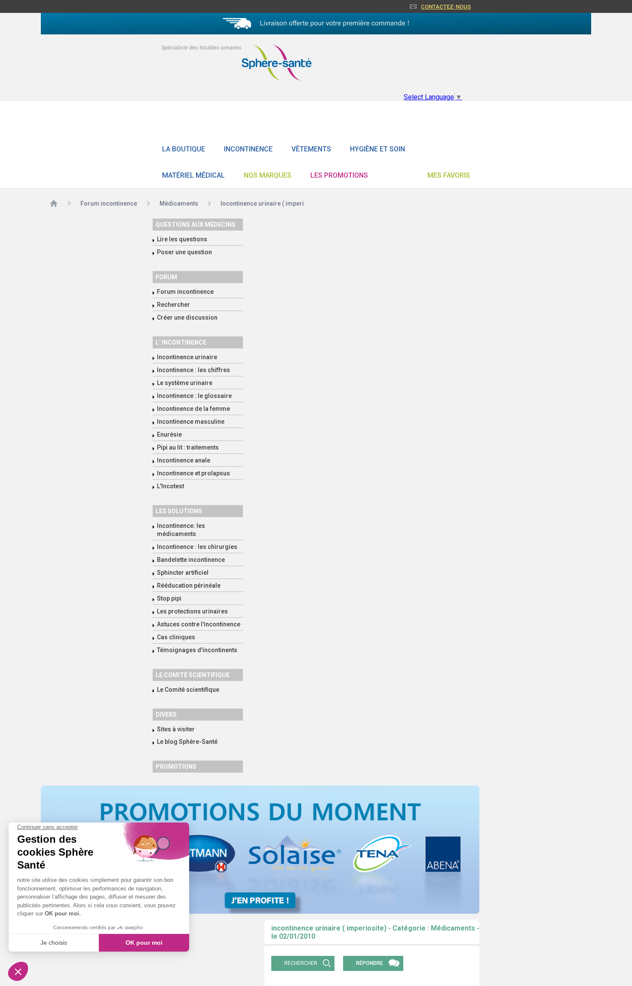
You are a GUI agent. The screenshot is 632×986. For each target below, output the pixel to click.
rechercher (300, 963)
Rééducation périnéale (189, 585)
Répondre (369, 963)
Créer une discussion (187, 317)
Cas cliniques (176, 637)
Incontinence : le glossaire (194, 395)
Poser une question (184, 252)
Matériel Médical (193, 175)
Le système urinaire (184, 382)
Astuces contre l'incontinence (198, 624)
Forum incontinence (185, 291)
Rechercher (173, 304)
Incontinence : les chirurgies (197, 546)
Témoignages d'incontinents (197, 650)
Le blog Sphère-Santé (187, 741)
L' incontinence (181, 342)
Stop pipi (169, 598)
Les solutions (179, 511)
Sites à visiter (176, 729)
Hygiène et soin (377, 149)
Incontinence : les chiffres (193, 370)
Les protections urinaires (192, 611)
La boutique (183, 149)
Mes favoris (448, 175)
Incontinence (248, 149)
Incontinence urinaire (187, 357)
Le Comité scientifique (188, 689)
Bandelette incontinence (191, 559)
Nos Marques (267, 175)
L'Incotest (170, 486)
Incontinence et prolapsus (193, 473)
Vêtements (311, 149)
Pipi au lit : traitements (188, 447)
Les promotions (339, 175)
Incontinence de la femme (193, 408)
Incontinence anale (183, 460)
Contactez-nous (446, 6)
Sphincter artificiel (183, 572)
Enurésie (169, 434)
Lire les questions (182, 239)
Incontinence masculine (190, 421)
